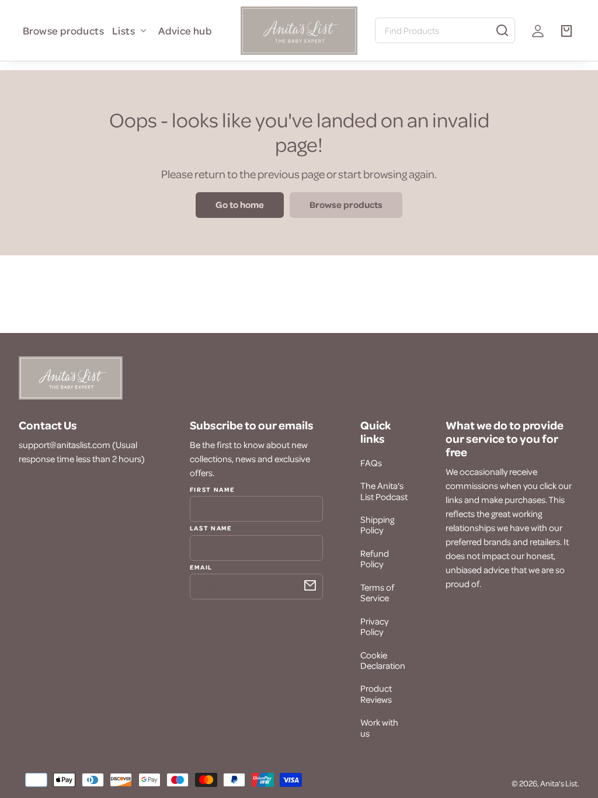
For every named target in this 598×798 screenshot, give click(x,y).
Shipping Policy (377, 525)
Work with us (379, 727)
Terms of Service (377, 592)
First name (212, 489)
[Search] (502, 30)
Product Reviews (376, 693)
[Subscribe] (310, 585)
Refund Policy (374, 558)
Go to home (239, 204)
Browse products (63, 30)
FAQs (371, 463)
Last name (211, 527)
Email (201, 567)
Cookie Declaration (382, 660)
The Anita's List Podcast (384, 491)
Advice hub (185, 30)
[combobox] (445, 30)
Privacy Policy (374, 626)
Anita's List (559, 783)
